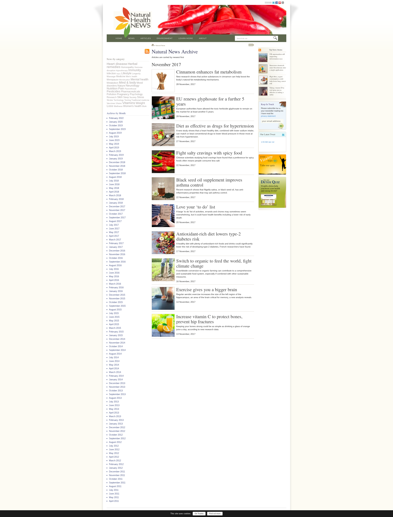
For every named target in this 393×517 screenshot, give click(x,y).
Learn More (186, 38)
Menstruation (124, 80)
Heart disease (117, 64)
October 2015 (116, 302)
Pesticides (113, 91)
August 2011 (115, 486)
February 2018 (116, 199)
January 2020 (116, 121)
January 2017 (116, 247)
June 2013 (114, 405)
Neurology (132, 85)
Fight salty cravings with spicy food (209, 153)
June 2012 (114, 449)
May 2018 (114, 188)
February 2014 (116, 375)
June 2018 (114, 184)
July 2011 (114, 490)
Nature (121, 85)
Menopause (113, 79)
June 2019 (114, 140)
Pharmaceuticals (130, 91)
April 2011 (114, 501)
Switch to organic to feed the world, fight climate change (213, 263)
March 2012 (115, 460)
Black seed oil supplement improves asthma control (209, 182)
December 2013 (117, 383)
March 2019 (115, 151)
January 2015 (116, 335)
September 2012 (117, 438)
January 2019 (116, 158)
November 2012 (117, 431)
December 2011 (117, 471)
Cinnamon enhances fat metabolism (208, 72)
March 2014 (115, 372)
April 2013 (114, 412)
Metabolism (112, 83)
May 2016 (114, 276)
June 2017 (114, 228)
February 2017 (116, 243)
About (203, 38)
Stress (140, 97)
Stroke (110, 100)
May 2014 (114, 364)
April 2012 (114, 456)
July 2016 (114, 269)
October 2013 (116, 390)
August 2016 (115, 265)
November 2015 (117, 298)
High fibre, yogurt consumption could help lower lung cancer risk (278, 80)
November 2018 (117, 166)
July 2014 (114, 357)
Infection (111, 73)
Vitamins (128, 103)
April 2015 (114, 324)
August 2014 (115, 353)
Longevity (136, 73)
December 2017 (117, 206)
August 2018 (115, 177)
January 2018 (116, 202)
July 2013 (114, 401)
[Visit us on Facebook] (276, 2)
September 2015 (117, 306)
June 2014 (114, 361)
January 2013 (116, 423)
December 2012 (117, 427)
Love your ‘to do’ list (195, 207)
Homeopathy (127, 67)
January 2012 (116, 468)
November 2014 (117, 342)
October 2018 (116, 169)
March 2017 (115, 239)
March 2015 (115, 328)
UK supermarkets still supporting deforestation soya (277, 56)
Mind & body (127, 82)
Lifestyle (126, 73)
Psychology (136, 94)
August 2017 (115, 221)
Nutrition (112, 88)
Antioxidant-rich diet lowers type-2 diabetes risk (208, 236)
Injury (119, 74)
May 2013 (114, 409)
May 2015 (114, 320)
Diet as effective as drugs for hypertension (215, 126)
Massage (111, 76)
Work (144, 106)
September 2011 (117, 482)
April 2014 (114, 368)
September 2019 (117, 129)
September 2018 (117, 173)
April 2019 (114, 147)
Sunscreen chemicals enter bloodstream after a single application (278, 67)
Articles (145, 38)
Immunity (134, 70)
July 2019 (114, 136)
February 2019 (116, 155)
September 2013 (117, 394)
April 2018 (114, 191)
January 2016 (116, 291)
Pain (121, 88)
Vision (119, 103)
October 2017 (116, 213)
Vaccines (111, 103)
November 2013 (117, 387)
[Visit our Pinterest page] (279, 2)
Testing (127, 100)
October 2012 (116, 434)
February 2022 (116, 118)
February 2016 (116, 287)
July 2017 (114, 225)
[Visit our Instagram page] (283, 2)
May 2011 (114, 497)
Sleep (126, 97)
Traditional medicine (140, 100)
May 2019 (114, 144)
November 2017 (117, 210)
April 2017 (114, 236)
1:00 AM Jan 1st (267, 142)
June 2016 (114, 272)
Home (119, 38)
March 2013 (115, 416)
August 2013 (115, 398)
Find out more (215, 514)
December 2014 (117, 339)
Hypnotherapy (122, 70)
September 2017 (117, 217)
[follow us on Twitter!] (273, 2)
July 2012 (114, 445)
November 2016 (117, 254)
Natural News (160, 45)
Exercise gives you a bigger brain (206, 289)
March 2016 (115, 283)
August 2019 (115, 132)
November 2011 (117, 475)
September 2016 (117, 261)
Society (132, 97)
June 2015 (114, 317)
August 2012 (115, 442)
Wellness (118, 106)
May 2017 (114, 232)
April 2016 (114, 280)
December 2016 (117, 250)
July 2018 (114, 180)
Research (112, 97)
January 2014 (116, 379)
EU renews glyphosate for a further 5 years (210, 101)
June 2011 (114, 493)
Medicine (120, 76)
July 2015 (114, 313)
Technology (119, 100)
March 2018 (115, 195)
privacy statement (268, 116)
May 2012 (114, 453)
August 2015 (115, 309)
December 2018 (117, 162)
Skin (120, 97)
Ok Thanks (199, 514)
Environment (165, 38)
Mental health (139, 79)
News (131, 38)
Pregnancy (123, 94)
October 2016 (116, 258)
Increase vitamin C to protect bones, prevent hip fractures (209, 318)
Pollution (111, 94)
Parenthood (130, 88)
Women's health (132, 106)
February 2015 (116, 331)
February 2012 (116, 464)
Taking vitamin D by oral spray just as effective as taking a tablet (277, 91)
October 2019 (116, 125)
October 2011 (116, 479)
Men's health (131, 76)
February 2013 (116, 420)
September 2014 (117, 350)
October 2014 (116, 346)
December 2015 (117, 294)
